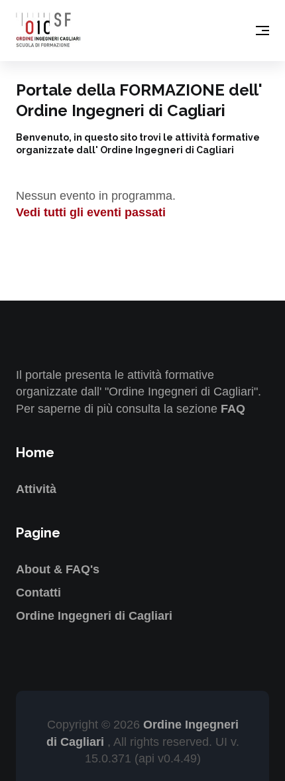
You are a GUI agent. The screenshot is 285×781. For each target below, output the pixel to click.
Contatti (38, 592)
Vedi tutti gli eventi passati (91, 212)
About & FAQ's (57, 569)
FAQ (233, 408)
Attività (36, 489)
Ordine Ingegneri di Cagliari (94, 615)
